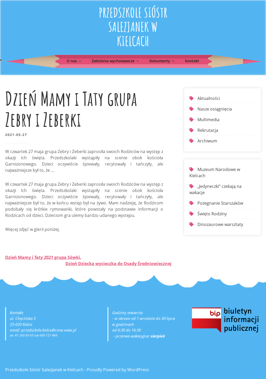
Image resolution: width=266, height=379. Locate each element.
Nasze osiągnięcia (214, 109)
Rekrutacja (207, 130)
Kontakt (192, 60)
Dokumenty (159, 60)
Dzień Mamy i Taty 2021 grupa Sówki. (43, 257)
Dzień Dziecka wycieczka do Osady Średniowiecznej (118, 263)
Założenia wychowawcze (113, 60)
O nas (72, 60)
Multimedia (208, 119)
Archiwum (207, 141)
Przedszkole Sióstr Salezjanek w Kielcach (133, 26)
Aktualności (208, 98)
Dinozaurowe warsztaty (220, 224)
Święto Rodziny (212, 214)
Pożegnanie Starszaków (220, 203)
